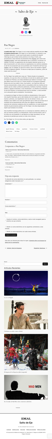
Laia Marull (42, 129)
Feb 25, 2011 (8, 48)
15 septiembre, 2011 (10, 164)
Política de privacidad (31, 429)
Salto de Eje (26, 11)
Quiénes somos (15, 429)
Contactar (9, 429)
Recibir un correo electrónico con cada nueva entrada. (21, 231)
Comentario (8, 184)
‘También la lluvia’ (9, 60)
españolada (24, 129)
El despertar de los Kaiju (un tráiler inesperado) (15, 372)
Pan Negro (17, 131)
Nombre (7, 199)
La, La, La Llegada (8, 297)
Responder (7, 159)
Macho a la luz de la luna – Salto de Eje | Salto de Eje (17, 149)
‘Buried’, (34, 58)
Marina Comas (9, 131)
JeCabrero (16, 48)
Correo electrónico (10, 206)
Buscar (5, 261)
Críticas (18, 129)
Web (6, 212)
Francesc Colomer (34, 129)
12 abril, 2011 (8, 151)
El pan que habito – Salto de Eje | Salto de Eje (16, 162)
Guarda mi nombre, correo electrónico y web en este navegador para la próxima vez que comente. (26, 220)
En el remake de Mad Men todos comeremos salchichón (17, 401)
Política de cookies (41, 429)
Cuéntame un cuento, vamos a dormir (13, 331)
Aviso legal (22, 429)
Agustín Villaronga (10, 129)
